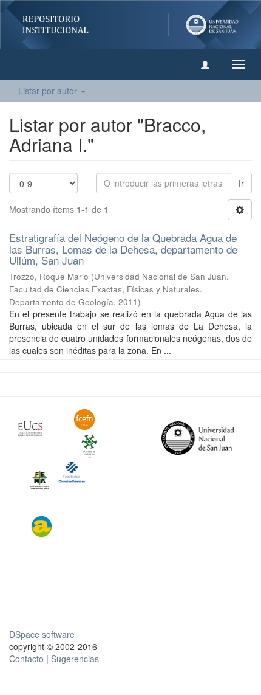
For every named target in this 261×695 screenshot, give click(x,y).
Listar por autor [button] (49, 91)
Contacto (26, 658)
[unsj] (37, 428)
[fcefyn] (93, 419)
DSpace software (42, 634)
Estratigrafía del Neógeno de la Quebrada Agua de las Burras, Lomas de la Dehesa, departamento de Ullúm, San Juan (123, 249)
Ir (241, 183)
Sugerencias (75, 658)
